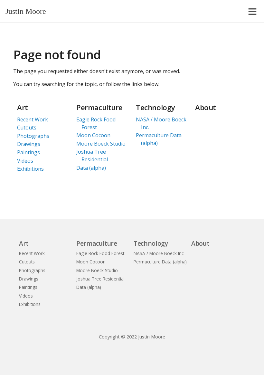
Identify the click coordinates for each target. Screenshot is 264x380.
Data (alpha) (91, 167)
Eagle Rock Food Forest (96, 123)
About (205, 107)
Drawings (28, 143)
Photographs (33, 135)
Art (22, 107)
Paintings (28, 152)
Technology (155, 107)
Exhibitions (30, 168)
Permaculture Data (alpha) (159, 139)
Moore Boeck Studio (101, 143)
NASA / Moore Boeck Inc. (161, 123)
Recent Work (32, 119)
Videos (25, 160)
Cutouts (26, 127)
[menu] (252, 11)
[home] (38, 13)
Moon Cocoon (93, 135)
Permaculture (99, 107)
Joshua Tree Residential (92, 155)
